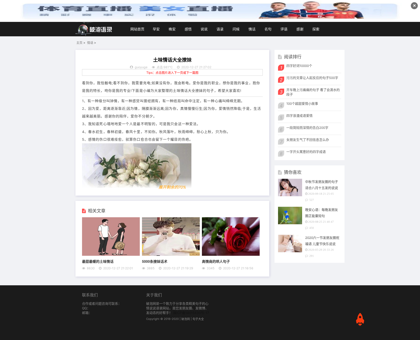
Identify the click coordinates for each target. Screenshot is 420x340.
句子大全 (198, 319)
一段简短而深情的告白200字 (307, 128)
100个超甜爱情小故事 (302, 104)
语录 (220, 29)
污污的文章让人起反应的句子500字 (312, 78)
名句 (267, 29)
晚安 (172, 29)
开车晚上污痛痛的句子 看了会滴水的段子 (313, 92)
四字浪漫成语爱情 (299, 116)
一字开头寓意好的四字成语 (306, 152)
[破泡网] (94, 29)
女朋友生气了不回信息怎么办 (307, 140)
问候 (236, 29)
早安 (156, 29)
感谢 (299, 29)
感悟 (188, 29)
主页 (79, 42)
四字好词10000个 (299, 66)
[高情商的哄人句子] (231, 254)
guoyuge (141, 67)
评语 (283, 29)
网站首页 (137, 29)
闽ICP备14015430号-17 (191, 313)
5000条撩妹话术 (154, 261)
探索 (315, 29)
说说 (204, 29)
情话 (252, 29)
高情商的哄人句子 (216, 261)
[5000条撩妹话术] (171, 254)
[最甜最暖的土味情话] (111, 254)
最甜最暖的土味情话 (98, 261)
